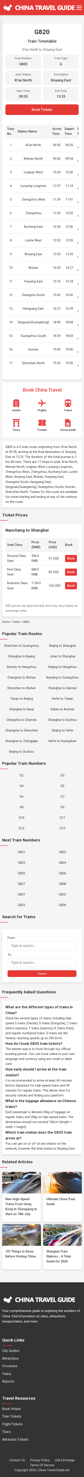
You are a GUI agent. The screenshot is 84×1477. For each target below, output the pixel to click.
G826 (62, 873)
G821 (21, 852)
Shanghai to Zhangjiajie (21, 741)
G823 (21, 863)
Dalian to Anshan (62, 709)
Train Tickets (11, 1416)
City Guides (10, 1351)
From (11, 938)
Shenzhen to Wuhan (21, 688)
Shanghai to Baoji (21, 709)
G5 (62, 786)
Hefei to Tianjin (62, 699)
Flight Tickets (12, 1424)
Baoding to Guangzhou (62, 677)
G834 (62, 905)
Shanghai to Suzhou (62, 720)
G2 (21, 775)
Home (6, 621)
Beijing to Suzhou (21, 752)
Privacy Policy (40, 1460)
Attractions (10, 1358)
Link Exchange (65, 1460)
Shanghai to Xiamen (62, 688)
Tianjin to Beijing (21, 699)
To (9, 955)
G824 (62, 863)
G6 (21, 796)
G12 (21, 828)
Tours (6, 1432)
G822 (62, 852)
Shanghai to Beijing (21, 656)
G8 (21, 807)
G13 (62, 828)
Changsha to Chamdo (21, 720)
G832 (62, 894)
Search (42, 973)
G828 (62, 884)
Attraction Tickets (15, 1439)
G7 (62, 796)
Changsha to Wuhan (22, 677)
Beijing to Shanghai (62, 646)
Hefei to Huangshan (62, 741)
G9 (62, 807)
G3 (62, 775)
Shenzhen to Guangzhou (21, 646)
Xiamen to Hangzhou (21, 667)
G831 (21, 894)
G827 (21, 884)
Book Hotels (11, 1409)
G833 (21, 905)
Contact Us (17, 1460)
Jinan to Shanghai (62, 656)
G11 (62, 818)
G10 (21, 818)
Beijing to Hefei (62, 730)
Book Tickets (42, 110)
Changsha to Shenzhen (21, 730)
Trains (16, 621)
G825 (21, 873)
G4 (21, 786)
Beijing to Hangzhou (62, 667)
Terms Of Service (42, 1465)
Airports (8, 1381)
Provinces (9, 1366)
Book (71, 558)
